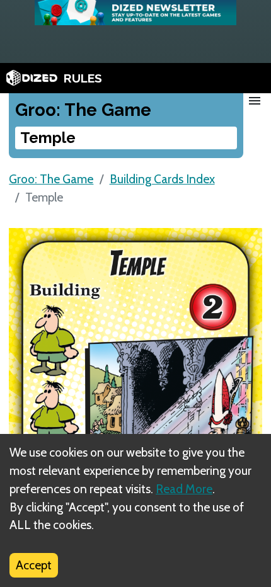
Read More (184, 488)
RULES (83, 78)
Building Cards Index (162, 178)
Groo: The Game (51, 178)
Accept (34, 565)
